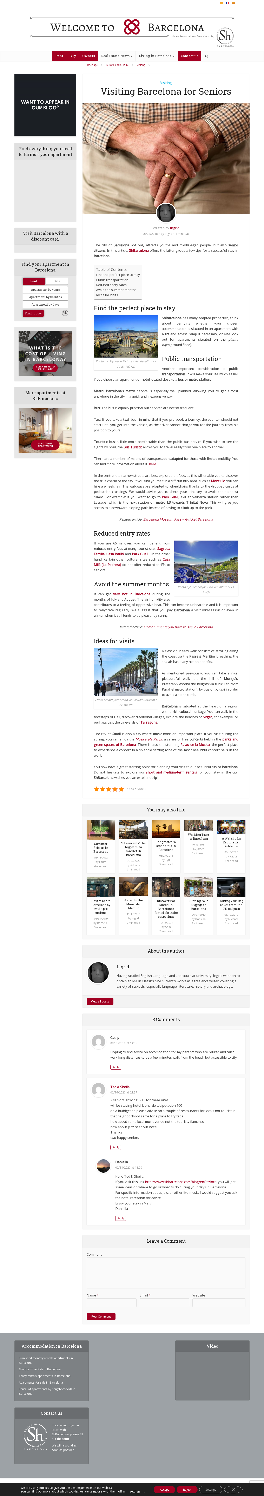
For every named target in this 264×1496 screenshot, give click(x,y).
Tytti (168, 860)
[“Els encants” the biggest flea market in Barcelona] (133, 829)
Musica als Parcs (149, 739)
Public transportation (112, 280)
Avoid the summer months (116, 290)
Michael (233, 919)
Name (93, 1295)
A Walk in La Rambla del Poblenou (231, 842)
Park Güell (140, 554)
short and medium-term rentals (171, 772)
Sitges (207, 717)
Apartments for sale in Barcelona (41, 1382)
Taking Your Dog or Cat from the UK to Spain (231, 905)
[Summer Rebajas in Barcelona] (101, 829)
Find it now (33, 313)
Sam (168, 927)
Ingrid (174, 228)
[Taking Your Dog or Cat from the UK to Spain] (231, 886)
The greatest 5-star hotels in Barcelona (166, 846)
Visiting (166, 82)
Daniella (200, 919)
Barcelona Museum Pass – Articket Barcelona (178, 519)
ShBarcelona (139, 250)
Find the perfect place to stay (118, 275)
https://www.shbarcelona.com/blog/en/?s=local (181, 1182)
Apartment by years (45, 290)
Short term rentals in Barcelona (40, 1369)
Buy (73, 56)
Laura (102, 862)
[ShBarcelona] (132, 28)
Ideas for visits (107, 295)
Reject (187, 1489)
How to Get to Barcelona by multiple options (100, 907)
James (200, 849)
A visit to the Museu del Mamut (133, 904)
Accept (164, 1489)
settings (135, 1491)
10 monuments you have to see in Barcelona (178, 627)
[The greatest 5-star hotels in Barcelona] (166, 828)
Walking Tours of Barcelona (199, 837)
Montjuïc (218, 481)
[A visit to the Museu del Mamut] (133, 886)
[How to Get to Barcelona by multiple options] (101, 886)
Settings (210, 1489)
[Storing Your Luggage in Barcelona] (198, 886)
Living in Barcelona (155, 56)
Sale (57, 281)
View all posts (100, 1001)
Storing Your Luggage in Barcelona (199, 905)
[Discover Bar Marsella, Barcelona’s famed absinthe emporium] (166, 886)
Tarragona (148, 722)
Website (198, 1295)
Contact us (189, 56)
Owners (88, 56)
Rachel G (102, 923)
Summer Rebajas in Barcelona (100, 848)
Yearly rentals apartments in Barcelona (45, 1376)
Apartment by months (45, 297)
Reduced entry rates (111, 285)
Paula (233, 856)
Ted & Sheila (120, 1087)
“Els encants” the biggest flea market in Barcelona (133, 849)
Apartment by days (45, 304)
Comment (94, 1254)
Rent (59, 56)
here (152, 464)
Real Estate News (115, 56)
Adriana (135, 865)
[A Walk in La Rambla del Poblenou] (231, 827)
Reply (116, 1067)
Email (145, 1295)
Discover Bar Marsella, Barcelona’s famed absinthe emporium (166, 909)
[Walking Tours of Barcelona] (198, 825)
